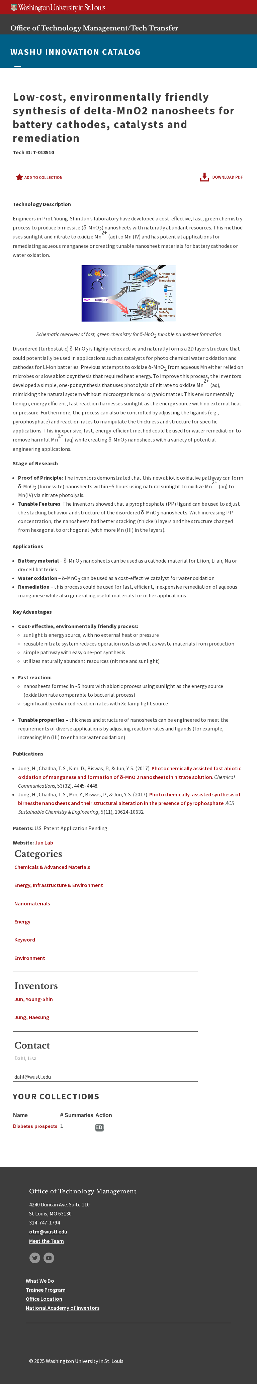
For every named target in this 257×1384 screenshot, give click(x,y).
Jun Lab (44, 842)
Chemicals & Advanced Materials (52, 867)
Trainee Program (46, 1289)
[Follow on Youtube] (49, 1258)
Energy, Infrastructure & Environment (58, 885)
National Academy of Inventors (62, 1307)
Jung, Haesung (31, 1017)
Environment (29, 958)
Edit (99, 1127)
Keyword (24, 939)
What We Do (40, 1280)
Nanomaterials (32, 903)
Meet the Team (46, 1241)
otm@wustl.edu (48, 1231)
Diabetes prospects (35, 1126)
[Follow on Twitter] (34, 1258)
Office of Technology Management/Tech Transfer (94, 28)
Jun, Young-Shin (33, 999)
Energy (22, 921)
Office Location (44, 1298)
